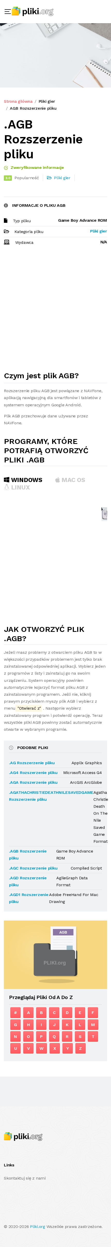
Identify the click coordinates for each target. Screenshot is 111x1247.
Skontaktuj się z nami (25, 1178)
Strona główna (18, 101)
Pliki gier (46, 101)
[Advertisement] (55, 310)
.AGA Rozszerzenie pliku (33, 782)
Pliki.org (37, 1226)
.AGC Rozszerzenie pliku (33, 868)
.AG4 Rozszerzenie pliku (33, 772)
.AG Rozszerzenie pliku (32, 762)
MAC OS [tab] (72, 480)
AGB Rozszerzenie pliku (33, 108)
